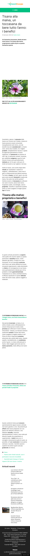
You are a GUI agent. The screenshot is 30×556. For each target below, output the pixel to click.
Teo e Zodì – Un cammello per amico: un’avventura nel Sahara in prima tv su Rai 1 (16, 482)
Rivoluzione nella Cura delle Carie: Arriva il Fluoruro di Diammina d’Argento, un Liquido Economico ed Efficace (17, 500)
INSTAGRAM (13, 103)
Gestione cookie (26, 554)
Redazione (13, 528)
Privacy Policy (21, 528)
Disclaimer (15, 530)
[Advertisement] (15, 63)
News (5, 452)
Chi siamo (7, 528)
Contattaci (15, 546)
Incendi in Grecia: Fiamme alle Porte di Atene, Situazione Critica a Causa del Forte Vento (16, 519)
